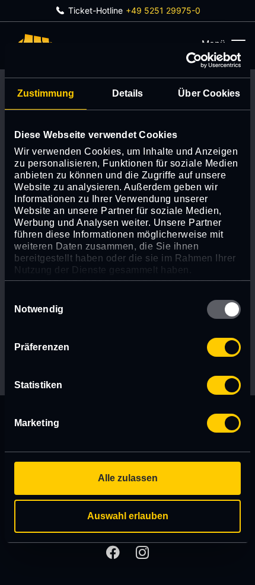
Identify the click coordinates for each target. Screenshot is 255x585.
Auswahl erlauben (127, 516)
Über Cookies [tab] (209, 93)
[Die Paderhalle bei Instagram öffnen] (142, 552)
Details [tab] (128, 93)
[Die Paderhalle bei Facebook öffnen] (113, 552)
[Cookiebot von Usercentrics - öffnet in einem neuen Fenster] (189, 60)
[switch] (224, 347)
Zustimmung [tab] (46, 93)
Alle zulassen (128, 478)
